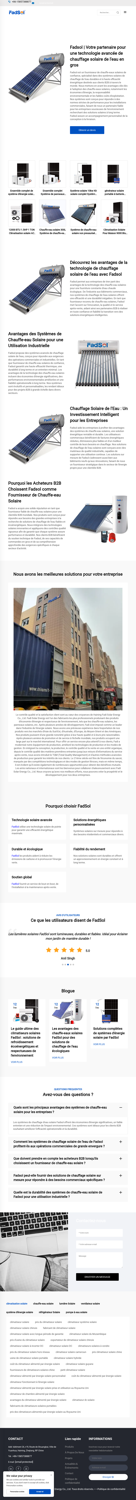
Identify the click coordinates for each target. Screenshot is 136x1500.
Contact (69, 1473)
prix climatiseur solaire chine (107, 1352)
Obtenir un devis (87, 130)
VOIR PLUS (16, 1062)
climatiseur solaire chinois (23, 1328)
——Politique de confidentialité (109, 1489)
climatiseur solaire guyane (79, 1364)
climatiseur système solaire (82, 1322)
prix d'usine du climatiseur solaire (27, 1340)
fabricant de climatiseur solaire (59, 1328)
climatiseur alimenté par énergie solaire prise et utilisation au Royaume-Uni (49, 1388)
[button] (62, 964)
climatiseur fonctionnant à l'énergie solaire (32, 1382)
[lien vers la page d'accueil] (17, 12)
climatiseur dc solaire (83, 1400)
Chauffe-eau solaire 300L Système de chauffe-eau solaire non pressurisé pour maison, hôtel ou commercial (52, 231)
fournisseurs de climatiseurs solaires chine (32, 1370)
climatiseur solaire (19, 1322)
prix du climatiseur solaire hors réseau (30, 1352)
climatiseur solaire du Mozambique (87, 1334)
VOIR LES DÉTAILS (21, 174)
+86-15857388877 (21, 1)
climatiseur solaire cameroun (71, 1352)
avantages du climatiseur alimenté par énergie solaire (38, 1400)
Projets (68, 1458)
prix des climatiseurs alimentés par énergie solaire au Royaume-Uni (45, 1411)
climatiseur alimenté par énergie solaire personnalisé (38, 1376)
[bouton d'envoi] (117, 12)
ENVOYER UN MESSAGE (97, 1277)
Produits (69, 1446)
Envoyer (107, 1477)
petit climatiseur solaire (73, 1370)
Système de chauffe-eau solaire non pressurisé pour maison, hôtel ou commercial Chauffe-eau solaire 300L (83, 231)
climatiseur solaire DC (60, 1346)
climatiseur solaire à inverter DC (26, 1346)
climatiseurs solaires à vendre (93, 1346)
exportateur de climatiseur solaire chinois (72, 1340)
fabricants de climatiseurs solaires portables (33, 1405)
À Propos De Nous (74, 1452)
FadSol (16, 826)
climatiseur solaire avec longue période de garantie (36, 1334)
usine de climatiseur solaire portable (29, 1358)
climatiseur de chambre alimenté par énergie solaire (37, 1394)
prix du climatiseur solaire (48, 1322)
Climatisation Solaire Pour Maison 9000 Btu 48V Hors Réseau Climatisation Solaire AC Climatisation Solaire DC (114, 231)
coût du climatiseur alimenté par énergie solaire (35, 1364)
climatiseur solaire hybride (67, 1358)
